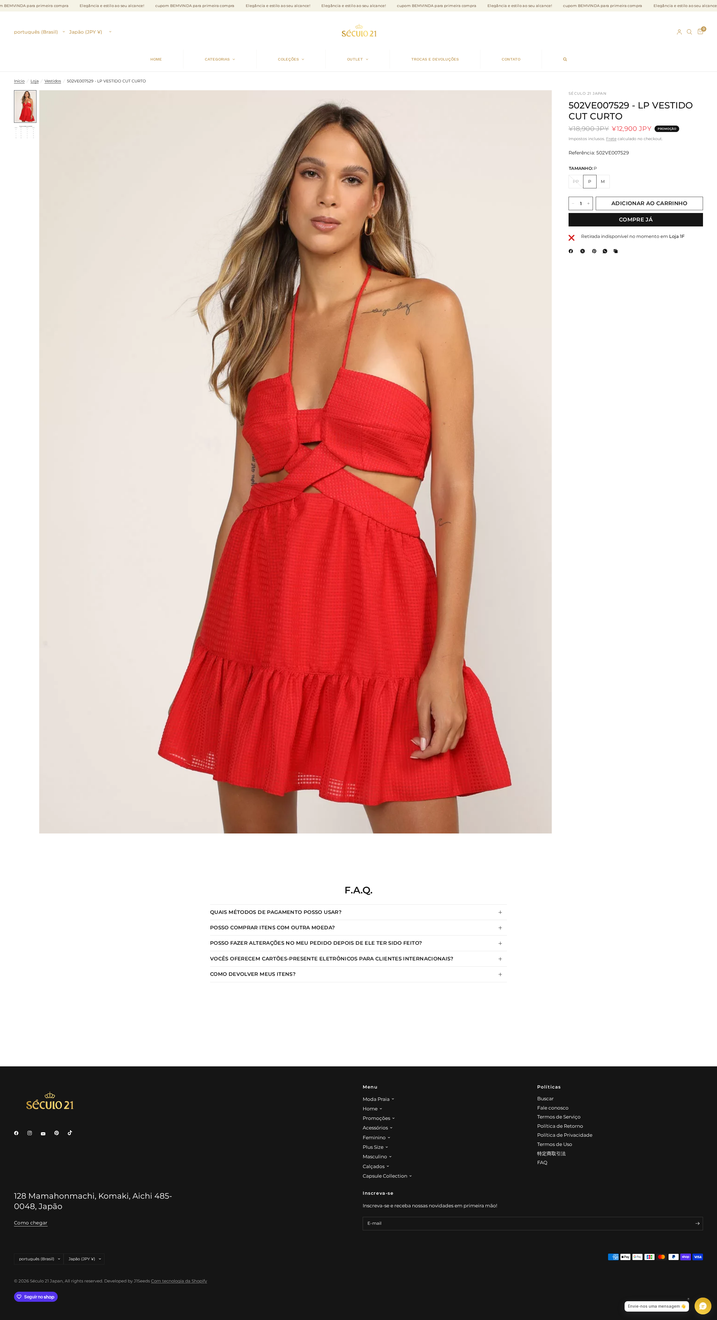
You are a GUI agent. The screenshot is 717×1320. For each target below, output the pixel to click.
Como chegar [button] (31, 1223)
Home (370, 1108)
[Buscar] (689, 32)
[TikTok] (74, 1133)
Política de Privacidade (564, 1135)
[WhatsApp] (606, 251)
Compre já (636, 219)
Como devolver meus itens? (252, 974)
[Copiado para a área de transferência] (616, 251)
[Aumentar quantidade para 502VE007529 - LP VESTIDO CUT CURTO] (588, 203)
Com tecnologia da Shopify (179, 1281)
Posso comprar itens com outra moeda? (272, 927)
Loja (35, 81)
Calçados (374, 1166)
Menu (370, 1087)
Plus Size (373, 1147)
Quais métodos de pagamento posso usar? (275, 912)
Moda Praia (376, 1099)
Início (19, 81)
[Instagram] (33, 1133)
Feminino (374, 1137)
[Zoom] (540, 102)
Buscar (545, 1098)
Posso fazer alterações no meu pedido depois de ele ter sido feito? (316, 943)
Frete (611, 138)
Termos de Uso (554, 1144)
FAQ (542, 1162)
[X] (583, 251)
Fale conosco (553, 1108)
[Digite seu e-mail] (697, 1223)
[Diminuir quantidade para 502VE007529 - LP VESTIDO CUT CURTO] (573, 203)
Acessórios (375, 1128)
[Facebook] (572, 251)
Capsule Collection (385, 1176)
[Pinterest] (595, 251)
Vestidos (53, 81)
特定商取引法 (551, 1153)
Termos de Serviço (559, 1117)
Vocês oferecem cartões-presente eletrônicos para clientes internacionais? (331, 958)
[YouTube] (47, 1133)
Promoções (376, 1118)
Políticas (549, 1087)
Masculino (375, 1156)
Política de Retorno (560, 1126)
